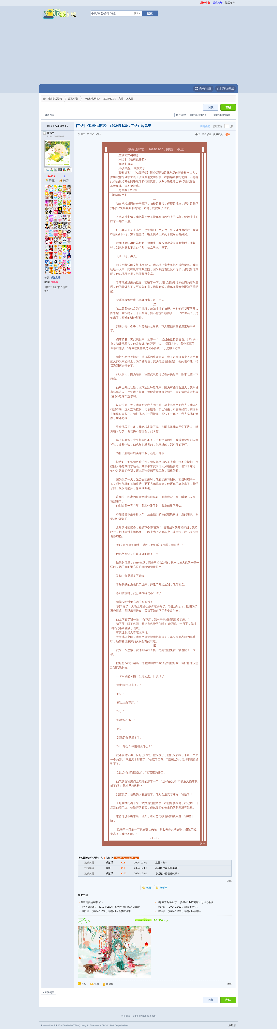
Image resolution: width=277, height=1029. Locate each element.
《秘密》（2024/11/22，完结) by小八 (177, 906)
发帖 (228, 107)
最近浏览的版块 (222, 114)
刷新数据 (205, 126)
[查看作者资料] (60, 169)
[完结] (80, 125)
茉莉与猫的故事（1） (92, 902)
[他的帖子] (55, 169)
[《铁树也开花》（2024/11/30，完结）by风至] (114, 952)
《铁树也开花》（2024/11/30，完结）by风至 (108, 98)
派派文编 (55, 277)
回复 (211, 107)
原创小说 (73, 98)
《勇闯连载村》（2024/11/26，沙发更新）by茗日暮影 (110, 906)
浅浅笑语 (89, 862)
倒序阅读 (181, 114)
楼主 (227, 134)
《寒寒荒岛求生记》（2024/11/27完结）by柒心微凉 (185, 902)
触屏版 (232, 1025)
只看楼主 (207, 134)
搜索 (150, 13)
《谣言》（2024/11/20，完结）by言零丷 (179, 911)
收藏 (148, 887)
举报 (197, 134)
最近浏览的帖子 (198, 114)
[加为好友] (51, 169)
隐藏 (229, 880)
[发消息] (47, 169)
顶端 (229, 984)
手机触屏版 (227, 88)
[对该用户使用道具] (64, 169)
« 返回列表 (48, 114)
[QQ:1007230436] (68, 169)
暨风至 (50, 133)
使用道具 (218, 134)
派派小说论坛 (54, 98)
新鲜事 (163, 887)
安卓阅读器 (205, 88)
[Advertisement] (138, 53)
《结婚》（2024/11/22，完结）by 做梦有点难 (106, 911)
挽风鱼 (54, 282)
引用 (96, 984)
